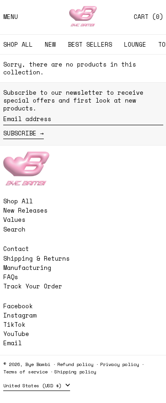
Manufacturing (27, 267)
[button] (148, 17)
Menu (10, 16)
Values (14, 219)
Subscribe (19, 133)
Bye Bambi (37, 364)
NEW (50, 44)
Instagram (19, 315)
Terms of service (25, 371)
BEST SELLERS (90, 44)
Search (14, 229)
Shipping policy (75, 371)
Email (12, 343)
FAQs (10, 276)
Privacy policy (119, 364)
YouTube (16, 334)
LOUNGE (135, 44)
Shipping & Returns (36, 258)
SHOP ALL (18, 44)
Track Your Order (32, 286)
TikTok (14, 325)
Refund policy (75, 364)
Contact (16, 248)
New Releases (25, 210)
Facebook (18, 306)
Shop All (18, 201)
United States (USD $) (33, 385)
